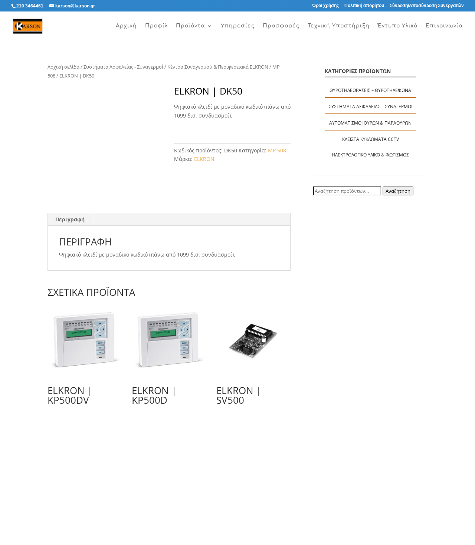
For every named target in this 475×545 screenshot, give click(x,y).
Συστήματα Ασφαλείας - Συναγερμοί (123, 66)
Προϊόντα (190, 26)
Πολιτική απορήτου (364, 5)
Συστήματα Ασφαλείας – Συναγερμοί (370, 106)
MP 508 (277, 150)
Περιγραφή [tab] (70, 219)
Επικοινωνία (444, 26)
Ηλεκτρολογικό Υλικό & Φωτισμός (370, 155)
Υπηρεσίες (238, 26)
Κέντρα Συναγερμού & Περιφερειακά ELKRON (217, 66)
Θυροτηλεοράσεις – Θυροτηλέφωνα (370, 90)
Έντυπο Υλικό (397, 26)
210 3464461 (29, 6)
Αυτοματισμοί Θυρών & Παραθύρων (370, 123)
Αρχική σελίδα (63, 66)
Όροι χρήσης (325, 5)
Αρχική (126, 26)
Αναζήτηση (398, 191)
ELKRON (204, 158)
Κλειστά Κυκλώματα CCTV (370, 139)
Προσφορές (281, 26)
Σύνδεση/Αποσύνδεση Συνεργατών (427, 5)
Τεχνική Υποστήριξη (339, 26)
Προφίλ (156, 26)
